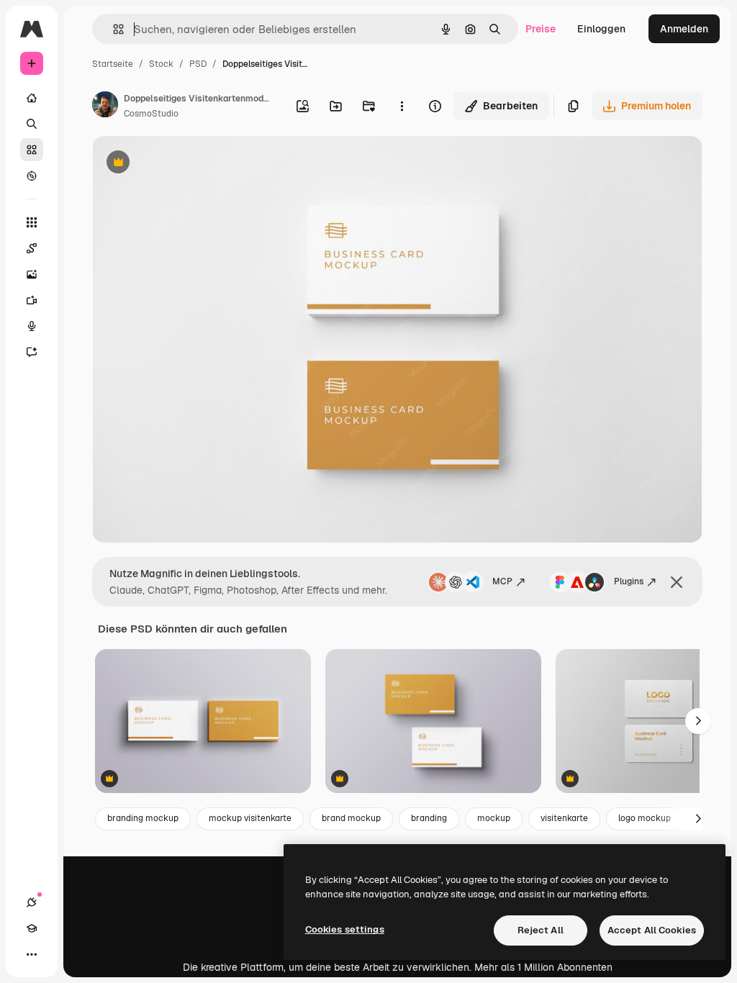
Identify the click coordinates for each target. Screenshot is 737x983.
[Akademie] (31, 928)
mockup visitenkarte (250, 818)
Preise (540, 28)
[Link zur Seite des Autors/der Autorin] (105, 106)
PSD (198, 64)
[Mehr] (31, 954)
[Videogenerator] (31, 300)
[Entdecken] (31, 175)
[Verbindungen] (31, 902)
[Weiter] (698, 721)
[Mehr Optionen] (401, 105)
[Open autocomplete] (112, 29)
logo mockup (644, 818)
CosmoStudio (151, 113)
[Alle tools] (31, 222)
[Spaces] (31, 248)
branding (429, 818)
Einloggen (601, 28)
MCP (502, 581)
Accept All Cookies (651, 930)
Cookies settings (344, 929)
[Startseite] (31, 97)
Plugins (628, 581)
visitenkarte (564, 818)
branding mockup (142, 818)
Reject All (540, 930)
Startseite (112, 64)
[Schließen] (676, 582)
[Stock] (31, 149)
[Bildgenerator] (31, 274)
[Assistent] (31, 351)
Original (184, 164)
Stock (161, 64)
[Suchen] (31, 123)
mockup (493, 818)
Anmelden (684, 28)
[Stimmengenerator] (31, 326)
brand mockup (351, 818)
